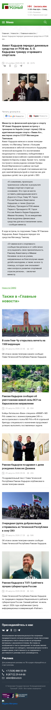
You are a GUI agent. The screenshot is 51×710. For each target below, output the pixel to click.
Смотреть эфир (40, 6)
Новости (14, 33)
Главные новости (28, 33)
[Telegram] (21, 67)
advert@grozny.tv (14, 678)
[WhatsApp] (16, 67)
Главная (5, 33)
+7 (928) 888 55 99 (16, 670)
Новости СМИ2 (9, 288)
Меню (10, 22)
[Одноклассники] (10, 67)
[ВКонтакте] (5, 67)
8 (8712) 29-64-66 (15, 674)
